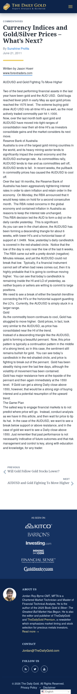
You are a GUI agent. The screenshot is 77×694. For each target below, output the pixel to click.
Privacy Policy (29, 687)
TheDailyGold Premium (41, 619)
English (48, 691)
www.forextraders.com (17, 73)
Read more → (30, 631)
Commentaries (13, 21)
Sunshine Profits (18, 48)
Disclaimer (49, 687)
